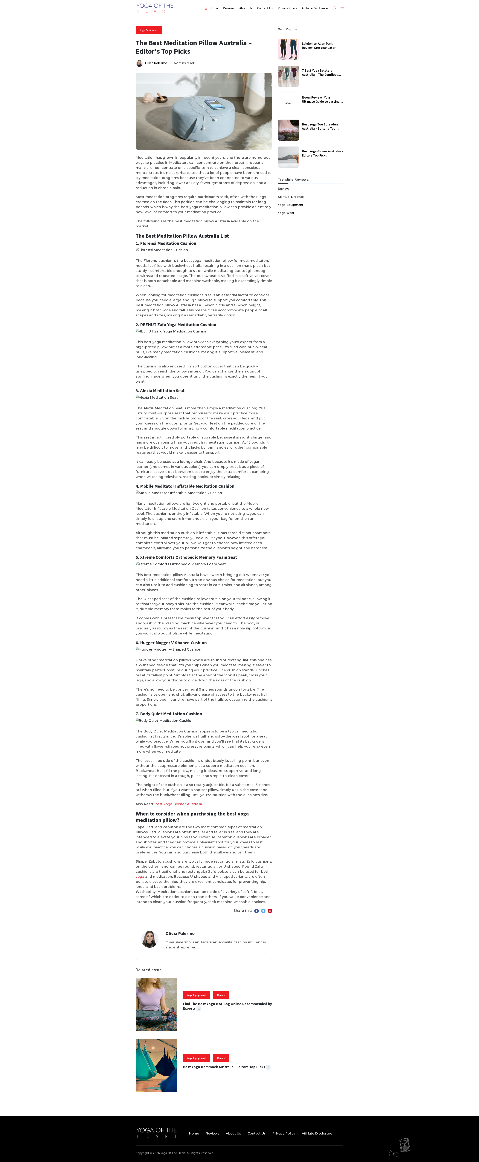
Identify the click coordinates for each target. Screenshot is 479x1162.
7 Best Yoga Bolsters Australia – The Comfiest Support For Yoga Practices (321, 74)
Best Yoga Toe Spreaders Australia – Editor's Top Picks (320, 128)
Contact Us (265, 8)
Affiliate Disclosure (315, 8)
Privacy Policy (287, 8)
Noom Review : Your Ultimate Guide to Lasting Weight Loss (321, 101)
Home (213, 8)
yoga (140, 877)
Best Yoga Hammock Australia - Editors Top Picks (224, 1066)
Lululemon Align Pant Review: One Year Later (318, 45)
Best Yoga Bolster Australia (178, 804)
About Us (245, 8)
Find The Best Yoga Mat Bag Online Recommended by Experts (227, 1006)
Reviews (228, 8)
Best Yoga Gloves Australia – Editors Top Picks (322, 153)
